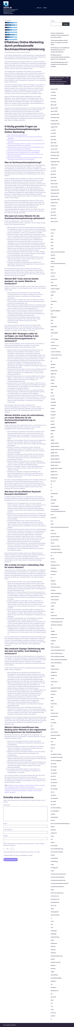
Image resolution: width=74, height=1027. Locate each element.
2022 (52, 248)
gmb (52, 433)
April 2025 (53, 139)
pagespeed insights (56, 688)
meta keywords (55, 599)
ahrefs (52, 266)
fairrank (53, 418)
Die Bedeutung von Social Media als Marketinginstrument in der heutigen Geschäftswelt (60, 50)
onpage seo (54, 672)
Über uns (39, 7)
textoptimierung (55, 902)
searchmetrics (54, 732)
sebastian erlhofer (55, 735)
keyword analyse (55, 536)
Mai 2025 (53, 136)
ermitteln (53, 411)
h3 (51, 490)
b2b (52, 304)
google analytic (55, 443)
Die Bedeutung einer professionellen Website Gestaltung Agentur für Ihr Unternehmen (60, 57)
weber (52, 940)
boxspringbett (54, 333)
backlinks (10, 785)
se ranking (53, 722)
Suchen (53, 21)
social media (54, 845)
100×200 (53, 230)
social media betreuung (57, 848)
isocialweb (53, 517)
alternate (53, 273)
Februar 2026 (54, 108)
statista (53, 855)
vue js (52, 921)
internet (53, 503)
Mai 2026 (53, 98)
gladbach (53, 427)
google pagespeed (55, 462)
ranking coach (54, 713)
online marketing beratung (58, 650)
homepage (53, 500)
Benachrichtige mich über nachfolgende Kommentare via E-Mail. (22, 852)
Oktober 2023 (54, 196)
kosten (52, 543)
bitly (52, 323)
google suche (54, 474)
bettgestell (53, 317)
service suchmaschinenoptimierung (60, 823)
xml (52, 1003)
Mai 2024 (53, 174)
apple (52, 295)
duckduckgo (54, 386)
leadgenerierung (55, 565)
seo (41, 788)
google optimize (55, 455)
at (51, 298)
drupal (52, 383)
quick (52, 710)
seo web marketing (56, 807)
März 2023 (53, 218)
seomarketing (54, 817)
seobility (53, 814)
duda (52, 389)
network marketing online (57, 618)
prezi (52, 707)
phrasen (38, 788)
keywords (42, 785)
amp (52, 282)
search (52, 729)
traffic (39, 790)
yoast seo (53, 1012)
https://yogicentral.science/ (57, 77)
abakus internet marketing (58, 252)
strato (52, 870)
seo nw (52, 792)
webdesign (53, 934)
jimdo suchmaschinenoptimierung (59, 527)
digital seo (53, 373)
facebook (53, 414)
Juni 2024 (53, 171)
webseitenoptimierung (56, 956)
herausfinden (54, 493)
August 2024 (54, 164)
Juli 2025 (53, 130)
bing (52, 320)
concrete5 (53, 348)
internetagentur (55, 506)
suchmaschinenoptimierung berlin (60, 883)
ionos (52, 514)
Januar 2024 (54, 187)
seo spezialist (54, 798)
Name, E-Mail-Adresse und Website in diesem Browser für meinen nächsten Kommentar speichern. (24, 844)
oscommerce (54, 681)
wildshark (53, 981)
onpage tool (54, 675)
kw (51, 555)
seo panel (53, 795)
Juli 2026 (53, 92)
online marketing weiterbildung (59, 659)
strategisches (54, 867)
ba (51, 307)
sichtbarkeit (8, 790)
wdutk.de (7, 8)
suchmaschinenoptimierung (19, 790)
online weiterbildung (56, 662)
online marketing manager (57, 656)
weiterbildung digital (56, 978)
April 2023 (53, 215)
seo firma (53, 776)
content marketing (55, 351)
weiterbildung (54, 975)
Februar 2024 (54, 183)
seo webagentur (55, 811)
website (7, 792)
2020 (52, 242)
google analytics (55, 446)
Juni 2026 (53, 95)
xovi (52, 1006)
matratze (53, 590)
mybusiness (54, 615)
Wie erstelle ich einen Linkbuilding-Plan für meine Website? (23, 152)
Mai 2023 (53, 212)
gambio (53, 424)
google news (54, 452)
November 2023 (55, 193)
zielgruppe (12, 792)
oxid (52, 685)
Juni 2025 (53, 133)
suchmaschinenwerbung (57, 886)
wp (51, 993)
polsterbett (54, 691)
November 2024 (55, 155)
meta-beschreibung (10, 787)
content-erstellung (19, 785)
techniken (29, 790)
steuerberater (54, 858)
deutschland (54, 370)
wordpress (53, 987)
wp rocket (53, 997)
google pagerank (55, 459)
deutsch (53, 367)
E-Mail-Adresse (8, 829)
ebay (52, 392)
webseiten (53, 952)
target (52, 889)
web (52, 927)
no (51, 628)
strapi (52, 864)
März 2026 (53, 105)
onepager (53, 640)
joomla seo (53, 533)
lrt (51, 577)
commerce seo (54, 345)
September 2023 (55, 199)
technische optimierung (57, 893)
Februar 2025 (54, 146)
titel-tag (35, 790)
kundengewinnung (55, 549)
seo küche (53, 785)
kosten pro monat (55, 546)
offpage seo (54, 634)
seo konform (54, 782)
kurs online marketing (56, 552)
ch (51, 336)
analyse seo (54, 285)
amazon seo (54, 279)
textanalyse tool (55, 899)
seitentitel (53, 738)
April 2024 (53, 177)
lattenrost (53, 562)
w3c (52, 924)
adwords (53, 258)
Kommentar (7, 805)
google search (54, 465)
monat (52, 609)
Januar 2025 (54, 149)
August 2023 (54, 202)
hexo (52, 496)
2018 (52, 236)
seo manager (54, 789)
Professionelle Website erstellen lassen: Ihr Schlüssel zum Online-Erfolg (59, 42)
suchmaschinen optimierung (58, 874)
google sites (54, 471)
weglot (52, 971)
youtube (53, 1015)
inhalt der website (34, 785)
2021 (52, 245)
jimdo (52, 524)
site (52, 839)
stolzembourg (54, 861)
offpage (53, 631)
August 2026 (54, 89)
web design (54, 930)
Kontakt (45, 7)
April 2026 (53, 101)
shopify (53, 826)
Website (5, 835)
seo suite (53, 804)
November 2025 (55, 117)
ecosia (52, 396)
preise (52, 700)
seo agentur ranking (56, 754)
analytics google (55, 288)
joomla (52, 530)
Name (5, 823)
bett (52, 314)
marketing (53, 584)
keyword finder (55, 539)
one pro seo (54, 637)
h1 (51, 484)
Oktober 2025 (54, 120)
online (52, 643)
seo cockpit (54, 766)
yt (51, 1019)
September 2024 (55, 161)
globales (53, 430)
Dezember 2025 (55, 114)
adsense (53, 255)
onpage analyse (55, 669)
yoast (52, 1009)
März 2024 (53, 180)
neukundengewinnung (56, 621)
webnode (53, 946)
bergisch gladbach (55, 310)
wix (51, 984)
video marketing (55, 915)
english (52, 408)
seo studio (53, 801)
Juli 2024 (53, 168)
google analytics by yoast (57, 449)
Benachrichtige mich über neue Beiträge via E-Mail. (19, 855)
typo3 (52, 908)
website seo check (55, 962)
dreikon (53, 380)
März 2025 (53, 142)
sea (52, 725)
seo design (53, 770)
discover (53, 377)
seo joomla (53, 779)
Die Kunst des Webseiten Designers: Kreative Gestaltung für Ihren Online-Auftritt (60, 35)
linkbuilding (54, 571)
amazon (53, 276)
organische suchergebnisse (27, 788)
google (26, 785)
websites (53, 968)
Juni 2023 (53, 209)
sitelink (52, 842)
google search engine (56, 468)
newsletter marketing (56, 625)
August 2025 (54, 127)
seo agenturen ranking (57, 757)
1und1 (52, 233)
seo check (53, 763)
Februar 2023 (54, 221)
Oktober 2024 (54, 158)
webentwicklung (55, 937)
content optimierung (56, 355)
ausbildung (53, 301)
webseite (53, 949)
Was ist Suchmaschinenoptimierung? (17, 135)
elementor (53, 405)
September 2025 (55, 124)
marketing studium (55, 587)
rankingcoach (54, 716)
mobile (52, 606)
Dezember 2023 (55, 190)
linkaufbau (53, 568)
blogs (52, 329)
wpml (52, 1000)
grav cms (53, 481)
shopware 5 (54, 833)
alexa (52, 269)
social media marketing (57, 852)
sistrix (52, 836)
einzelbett (53, 402)
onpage (53, 666)
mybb (52, 612)
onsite (52, 678)
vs (51, 918)
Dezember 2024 (55, 152)
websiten (53, 965)
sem (52, 741)
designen (53, 364)
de (51, 361)
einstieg (53, 399)
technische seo (55, 896)
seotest (53, 820)
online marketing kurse (57, 653)
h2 (51, 487)
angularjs (53, 291)
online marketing (20, 787)
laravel (52, 558)
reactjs (52, 719)
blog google (54, 326)
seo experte (54, 773)
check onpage (54, 339)
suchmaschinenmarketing (57, 877)
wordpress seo (54, 990)
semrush (53, 744)
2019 (52, 239)
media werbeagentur (56, 593)
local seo (53, 574)
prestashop (54, 703)
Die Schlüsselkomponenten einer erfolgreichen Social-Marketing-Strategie (59, 64)
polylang (53, 694)
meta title (53, 603)
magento (53, 580)
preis (52, 697)
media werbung (55, 596)
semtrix (53, 748)
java (52, 521)
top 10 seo (53, 905)
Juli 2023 (53, 205)
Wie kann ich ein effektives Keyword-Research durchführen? (23, 150)
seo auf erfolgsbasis (56, 760)
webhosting (54, 943)
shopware (53, 830)
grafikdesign (54, 478)
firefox (52, 421)
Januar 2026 (54, 111)
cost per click (54, 358)
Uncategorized (54, 911)
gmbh (52, 437)
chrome (53, 342)
